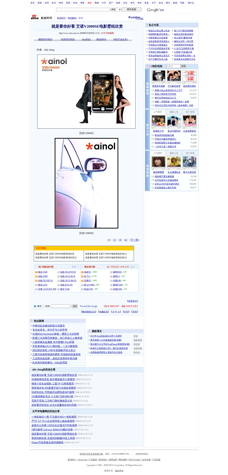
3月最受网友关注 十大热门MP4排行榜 (52, 396)
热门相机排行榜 (45, 267)
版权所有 (119, 470)
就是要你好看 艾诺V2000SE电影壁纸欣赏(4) (106, 257)
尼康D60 (117, 280)
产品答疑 (156, 459)
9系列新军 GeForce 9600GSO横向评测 (52, 429)
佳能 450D (43, 276)
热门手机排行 (113, 267)
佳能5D (87, 272)
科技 (75, 3)
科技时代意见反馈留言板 (91, 454)
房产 (111, 3)
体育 (47, 3)
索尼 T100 (64, 289)
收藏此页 (103, 311)
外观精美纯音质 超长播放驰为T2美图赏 (53, 379)
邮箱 (175, 3)
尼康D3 (87, 280)
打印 (126, 311)
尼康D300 (117, 289)
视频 (97, 3)
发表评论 (132, 301)
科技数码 (72, 18)
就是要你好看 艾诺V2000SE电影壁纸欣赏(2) (56, 257)
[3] (120, 240)
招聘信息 (113, 459)
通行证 (191, 3)
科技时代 (61, 18)
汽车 (104, 3)
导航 (182, 3)
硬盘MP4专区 (45, 39)
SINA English (135, 459)
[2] (114, 240)
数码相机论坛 (88, 311)
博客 (82, 3)
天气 (154, 3)
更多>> (75, 267)
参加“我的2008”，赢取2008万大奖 (121, 306)
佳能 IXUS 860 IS (68, 280)
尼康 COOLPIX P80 (47, 289)
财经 (61, 3)
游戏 (118, 3)
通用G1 (116, 276)
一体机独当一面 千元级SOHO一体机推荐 (54, 416)
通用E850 (117, 272)
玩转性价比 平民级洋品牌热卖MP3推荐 (53, 392)
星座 (146, 3)
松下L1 (87, 276)
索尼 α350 (42, 285)
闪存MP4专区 (67, 39)
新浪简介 (72, 459)
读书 (132, 3)
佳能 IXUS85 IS (45, 280)
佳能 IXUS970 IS (68, 272)
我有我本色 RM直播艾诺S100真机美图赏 (54, 388)
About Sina (82, 459)
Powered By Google (88, 306)
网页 (39, 306)
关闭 (135, 311)
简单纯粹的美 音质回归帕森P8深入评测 (53, 438)
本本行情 (124, 267)
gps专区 (86, 39)
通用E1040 (118, 285)
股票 (68, 3)
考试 (139, 3)
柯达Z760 (88, 289)
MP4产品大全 (120, 39)
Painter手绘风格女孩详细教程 (48, 442)
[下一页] (134, 240)
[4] (125, 240)
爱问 (168, 3)
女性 (125, 3)
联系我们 (103, 459)
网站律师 (123, 459)
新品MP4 (101, 39)
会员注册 (146, 459)
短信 (161, 3)
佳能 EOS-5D (66, 285)
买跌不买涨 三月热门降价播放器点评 (52, 400)
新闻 (40, 3)
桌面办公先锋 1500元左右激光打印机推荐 (54, 425)
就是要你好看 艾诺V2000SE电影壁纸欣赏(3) (106, 254)
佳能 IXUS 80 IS (67, 276)
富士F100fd (89, 285)
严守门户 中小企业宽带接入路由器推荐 (53, 421)
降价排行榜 (89, 267)
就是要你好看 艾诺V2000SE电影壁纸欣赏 (54, 254)
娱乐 (54, 3)
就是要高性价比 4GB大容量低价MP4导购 (54, 405)
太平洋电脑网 (107, 33)
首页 (32, 3)
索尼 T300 (42, 272)
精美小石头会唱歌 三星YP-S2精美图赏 (53, 383)
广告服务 (93, 459)
